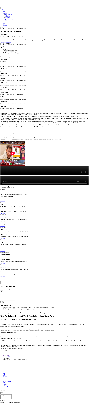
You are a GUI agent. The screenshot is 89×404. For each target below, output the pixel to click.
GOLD (21, 402)
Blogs (4, 24)
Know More (2, 55)
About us (4, 374)
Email (1, 291)
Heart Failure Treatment (9, 14)
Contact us (5, 376)
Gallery (4, 21)
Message (2, 300)
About (4, 12)
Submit (2, 301)
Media (4, 23)
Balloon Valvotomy (9, 20)
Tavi (6, 15)
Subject (1, 293)
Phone (1, 292)
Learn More (9, 42)
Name (1, 290)
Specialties (5, 13)
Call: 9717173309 (6, 356)
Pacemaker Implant (9, 19)
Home (4, 11)
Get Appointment (3, 42)
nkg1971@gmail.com (7, 355)
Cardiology (7, 16)
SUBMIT (2, 400)
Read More (2, 201)
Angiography (7, 17)
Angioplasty (7, 18)
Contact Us (5, 25)
